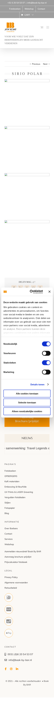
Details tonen (37, 384)
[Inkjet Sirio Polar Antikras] (27, 175)
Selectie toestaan (27, 402)
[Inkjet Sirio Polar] (27, 81)
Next (45, 64)
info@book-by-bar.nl (36, 3)
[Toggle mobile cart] (41, 27)
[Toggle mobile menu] (48, 27)
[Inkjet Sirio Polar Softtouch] (27, 222)
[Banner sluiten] (49, 292)
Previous (36, 64)
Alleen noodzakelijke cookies (27, 411)
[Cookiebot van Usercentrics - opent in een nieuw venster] (31, 292)
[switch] (46, 353)
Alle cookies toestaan (27, 393)
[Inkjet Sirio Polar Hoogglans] (27, 128)
